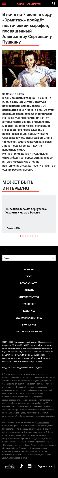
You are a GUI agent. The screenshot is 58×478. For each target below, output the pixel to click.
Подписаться (45, 466)
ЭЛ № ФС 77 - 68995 (20, 345)
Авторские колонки (29, 331)
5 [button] (30, 236)
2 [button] (23, 236)
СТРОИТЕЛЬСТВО (29, 297)
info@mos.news (35, 361)
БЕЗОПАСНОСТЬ (29, 283)
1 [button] (20, 236)
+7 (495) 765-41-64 (20, 361)
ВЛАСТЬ (29, 290)
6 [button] (33, 236)
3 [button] (25, 236)
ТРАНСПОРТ (29, 304)
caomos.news (29, 3)
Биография (29, 325)
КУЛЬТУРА (29, 311)
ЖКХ (29, 276)
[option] (29, 214)
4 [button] (28, 236)
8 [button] (38, 236)
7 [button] (35, 236)
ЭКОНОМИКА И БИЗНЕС (29, 318)
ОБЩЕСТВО (29, 269)
